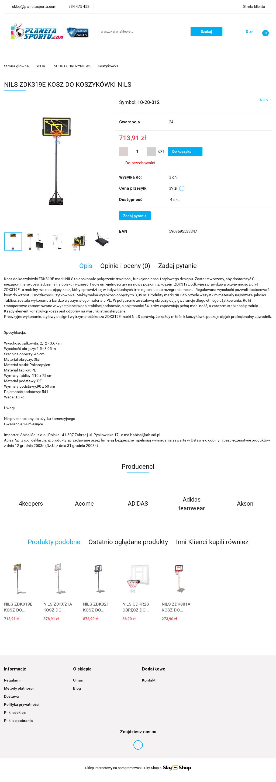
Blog (77, 688)
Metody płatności (19, 688)
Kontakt (149, 680)
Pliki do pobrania (18, 720)
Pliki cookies (15, 712)
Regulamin (13, 680)
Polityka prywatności (22, 704)
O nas (78, 680)
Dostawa (11, 696)
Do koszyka (182, 151)
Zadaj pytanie (135, 216)
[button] (15, 669)
